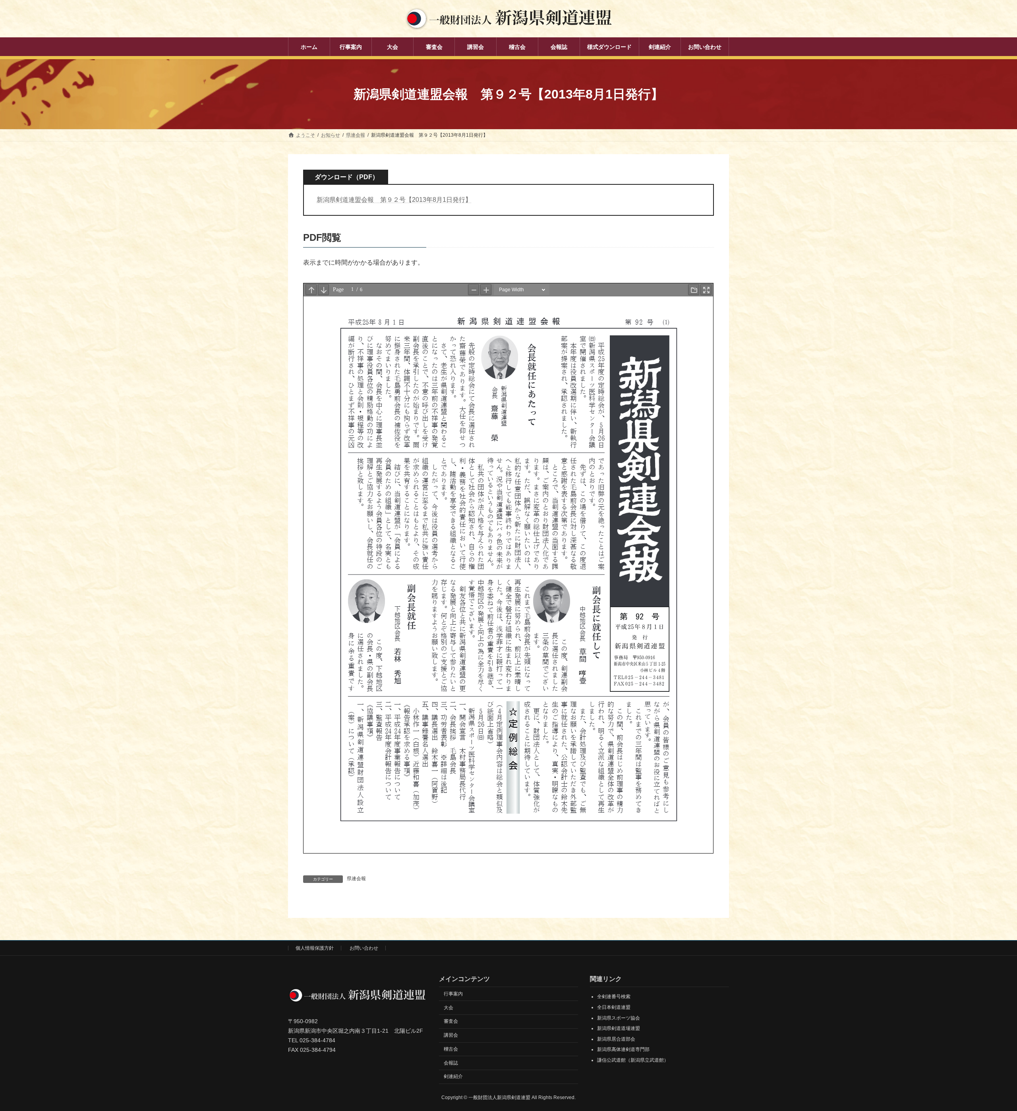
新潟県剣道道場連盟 (618, 1028)
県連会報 (356, 878)
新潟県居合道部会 (616, 1039)
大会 (448, 1007)
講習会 (451, 1035)
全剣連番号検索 (613, 996)
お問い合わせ (364, 948)
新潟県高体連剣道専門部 (623, 1049)
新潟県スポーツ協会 (618, 1018)
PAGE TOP (987, 1070)
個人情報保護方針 (315, 948)
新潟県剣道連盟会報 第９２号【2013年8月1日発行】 (394, 199)
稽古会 (451, 1049)
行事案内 (453, 994)
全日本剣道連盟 (613, 1007)
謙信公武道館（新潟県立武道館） (633, 1060)
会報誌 (451, 1063)
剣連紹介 (453, 1076)
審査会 (451, 1021)
